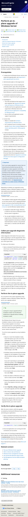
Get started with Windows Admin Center (13, 455)
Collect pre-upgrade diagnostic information (11, 41)
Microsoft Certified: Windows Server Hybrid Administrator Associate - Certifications (11, 491)
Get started (15, 17)
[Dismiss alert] (26, 2)
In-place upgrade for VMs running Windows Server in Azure (14, 205)
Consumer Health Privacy (18, 513)
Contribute (3, 513)
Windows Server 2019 (9, 31)
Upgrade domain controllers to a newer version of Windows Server (13, 181)
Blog (19, 511)
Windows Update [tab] (14, 196)
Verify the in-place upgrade (8, 44)
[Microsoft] (14, 14)
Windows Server (8, 17)
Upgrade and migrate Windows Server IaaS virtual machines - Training (12, 482)
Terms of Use (4, 515)
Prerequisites (5, 39)
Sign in (25, 14)
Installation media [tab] (5, 196)
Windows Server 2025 (12, 30)
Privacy (8, 513)
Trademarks (10, 515)
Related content (5, 46)
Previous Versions (12, 511)
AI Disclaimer (4, 511)
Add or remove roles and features (12, 452)
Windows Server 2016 (21, 31)
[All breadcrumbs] (2, 17)
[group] (15, 258)
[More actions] (26, 17)
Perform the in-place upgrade (8, 43)
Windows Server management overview (13, 453)
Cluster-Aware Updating (15, 126)
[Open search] (22, 14)
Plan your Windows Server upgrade (12, 450)
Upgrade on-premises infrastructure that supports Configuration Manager (15, 156)
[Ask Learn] (24, 17)
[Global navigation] (1, 14)
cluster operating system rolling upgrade (15, 128)
